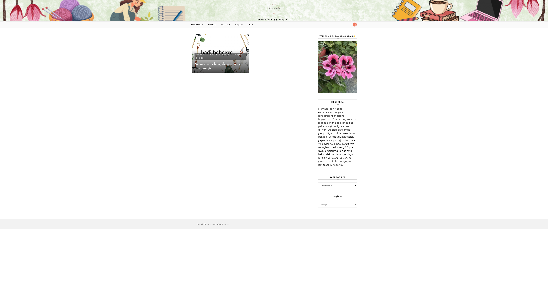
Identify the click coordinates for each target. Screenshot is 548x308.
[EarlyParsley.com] (274, 9)
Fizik (251, 25)
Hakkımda (197, 25)
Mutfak (225, 25)
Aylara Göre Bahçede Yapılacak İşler (220, 54)
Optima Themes (221, 224)
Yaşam (239, 25)
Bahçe (212, 25)
